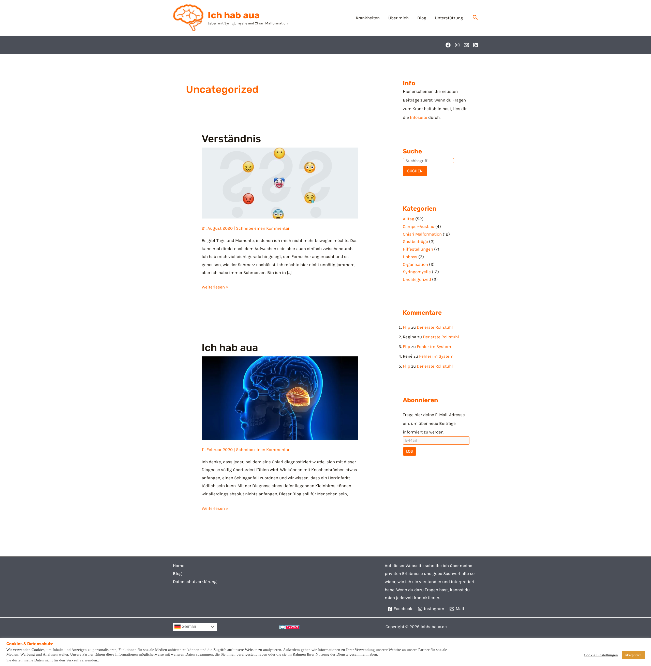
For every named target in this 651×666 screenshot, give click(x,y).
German (188, 627)
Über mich (398, 17)
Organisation (415, 264)
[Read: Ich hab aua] (280, 397)
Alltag (408, 218)
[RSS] (475, 45)
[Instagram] (457, 45)
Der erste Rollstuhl (435, 327)
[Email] (466, 45)
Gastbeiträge (415, 241)
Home (178, 565)
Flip (406, 327)
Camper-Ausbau (418, 226)
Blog (421, 17)
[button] (475, 18)
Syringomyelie (417, 271)
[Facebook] (448, 45)
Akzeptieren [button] (633, 655)
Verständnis (231, 139)
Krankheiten (368, 17)
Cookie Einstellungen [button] (601, 655)
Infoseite (418, 117)
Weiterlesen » (215, 286)
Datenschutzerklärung (195, 581)
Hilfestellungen (418, 249)
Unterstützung (449, 17)
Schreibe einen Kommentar (262, 228)
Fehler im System (434, 346)
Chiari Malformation (422, 234)
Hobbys (410, 256)
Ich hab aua (234, 15)
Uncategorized (417, 279)
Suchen (415, 170)
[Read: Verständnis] (280, 182)
